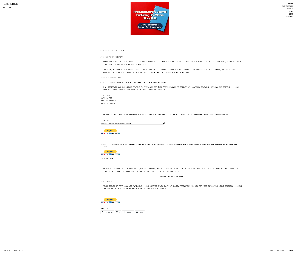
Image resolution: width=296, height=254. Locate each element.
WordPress (18, 250)
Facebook (289, 250)
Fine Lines (10, 3)
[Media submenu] (292, 11)
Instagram (280, 250)
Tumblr (271, 250)
